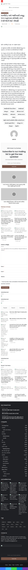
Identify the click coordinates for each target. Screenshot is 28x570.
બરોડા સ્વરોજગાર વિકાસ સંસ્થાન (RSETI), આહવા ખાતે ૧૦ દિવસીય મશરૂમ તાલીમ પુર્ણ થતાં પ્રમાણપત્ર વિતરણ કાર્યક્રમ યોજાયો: (7, 221)
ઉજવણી (3, 524)
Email (2, 271)
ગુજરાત (3, 431)
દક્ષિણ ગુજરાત (5, 459)
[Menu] (1, 4)
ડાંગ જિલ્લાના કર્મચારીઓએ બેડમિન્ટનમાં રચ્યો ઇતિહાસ (6, 395)
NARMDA (9, 522)
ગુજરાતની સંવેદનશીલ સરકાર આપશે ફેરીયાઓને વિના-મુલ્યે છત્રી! (17, 350)
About (10, 564)
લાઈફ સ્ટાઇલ (7, 473)
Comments (22, 307)
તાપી (8, 526)
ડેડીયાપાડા (3, 526)
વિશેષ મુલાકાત (4, 467)
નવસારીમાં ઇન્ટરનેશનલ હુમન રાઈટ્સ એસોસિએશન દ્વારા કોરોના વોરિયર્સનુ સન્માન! (17, 340)
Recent (13, 307)
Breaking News (6, 448)
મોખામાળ (13, 114)
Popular (5, 307)
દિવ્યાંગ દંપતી (21, 111)
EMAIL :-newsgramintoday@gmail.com (9, 540)
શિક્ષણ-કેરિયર (4, 469)
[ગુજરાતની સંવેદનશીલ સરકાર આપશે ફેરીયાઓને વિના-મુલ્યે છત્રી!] (4, 352)
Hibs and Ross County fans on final (18, 318)
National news (6, 436)
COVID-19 (4, 522)
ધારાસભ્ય (12, 526)
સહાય (11, 126)
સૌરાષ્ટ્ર (4, 465)
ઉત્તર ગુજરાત (5, 457)
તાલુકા (12, 111)
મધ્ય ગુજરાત (5, 461)
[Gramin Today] (6, 3)
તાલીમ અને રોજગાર (7, 429)
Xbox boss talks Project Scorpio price (18, 312)
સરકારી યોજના (6, 463)
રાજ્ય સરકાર (22, 114)
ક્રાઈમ (4, 444)
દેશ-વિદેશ (4, 433)
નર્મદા (16, 526)
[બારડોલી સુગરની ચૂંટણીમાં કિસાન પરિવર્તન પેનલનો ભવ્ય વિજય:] (21, 389)
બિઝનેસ (3, 442)
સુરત (6, 529)
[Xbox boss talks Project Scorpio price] (4, 314)
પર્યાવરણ (4, 475)
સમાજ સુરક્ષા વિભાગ (10, 123)
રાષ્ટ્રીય (3, 454)
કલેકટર (7, 524)
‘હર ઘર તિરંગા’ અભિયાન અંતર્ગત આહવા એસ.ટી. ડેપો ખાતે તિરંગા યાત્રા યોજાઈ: (7, 237)
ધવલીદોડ (6, 114)
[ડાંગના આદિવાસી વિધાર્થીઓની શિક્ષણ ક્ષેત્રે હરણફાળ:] (14, 506)
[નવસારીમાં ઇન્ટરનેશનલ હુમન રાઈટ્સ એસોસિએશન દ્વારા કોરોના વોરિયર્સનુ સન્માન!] (4, 343)
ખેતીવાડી (3, 427)
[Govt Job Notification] (14, 7)
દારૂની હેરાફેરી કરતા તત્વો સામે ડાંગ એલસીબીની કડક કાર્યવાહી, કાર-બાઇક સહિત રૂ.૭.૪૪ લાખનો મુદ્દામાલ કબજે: (21, 378)
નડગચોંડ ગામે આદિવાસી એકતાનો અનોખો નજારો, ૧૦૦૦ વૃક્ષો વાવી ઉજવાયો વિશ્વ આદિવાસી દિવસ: (21, 237)
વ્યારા (3, 529)
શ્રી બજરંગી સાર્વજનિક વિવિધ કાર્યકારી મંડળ (14, 120)
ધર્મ (2, 440)
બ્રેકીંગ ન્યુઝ (4, 446)
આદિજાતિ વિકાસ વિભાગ (10, 108)
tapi (13, 522)
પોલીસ (20, 526)
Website (3, 276)
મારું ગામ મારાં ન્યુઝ (9, 10)
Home (3, 10)
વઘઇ (14, 117)
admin (14, 139)
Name (2, 266)
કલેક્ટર (12, 524)
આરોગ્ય (4, 471)
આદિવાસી (21, 108)
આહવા (6, 111)
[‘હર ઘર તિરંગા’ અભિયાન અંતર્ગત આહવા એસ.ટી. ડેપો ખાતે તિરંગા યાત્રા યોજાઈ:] (7, 230)
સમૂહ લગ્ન (20, 123)
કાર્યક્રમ (16, 524)
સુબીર (17, 126)
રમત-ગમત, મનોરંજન (6, 452)
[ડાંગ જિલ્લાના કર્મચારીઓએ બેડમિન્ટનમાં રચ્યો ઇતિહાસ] (7, 389)
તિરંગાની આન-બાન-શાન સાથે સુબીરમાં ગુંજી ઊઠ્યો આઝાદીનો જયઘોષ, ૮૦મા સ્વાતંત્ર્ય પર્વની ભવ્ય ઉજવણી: (21, 220)
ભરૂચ (24, 526)
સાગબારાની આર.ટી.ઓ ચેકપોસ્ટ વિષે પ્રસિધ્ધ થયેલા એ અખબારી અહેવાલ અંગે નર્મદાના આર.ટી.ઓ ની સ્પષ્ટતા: (18, 326)
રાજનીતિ (4, 438)
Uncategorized (5, 425)
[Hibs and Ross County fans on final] (4, 320)
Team (13, 564)
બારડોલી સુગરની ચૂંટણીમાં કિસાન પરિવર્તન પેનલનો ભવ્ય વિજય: (20, 396)
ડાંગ (20, 524)
